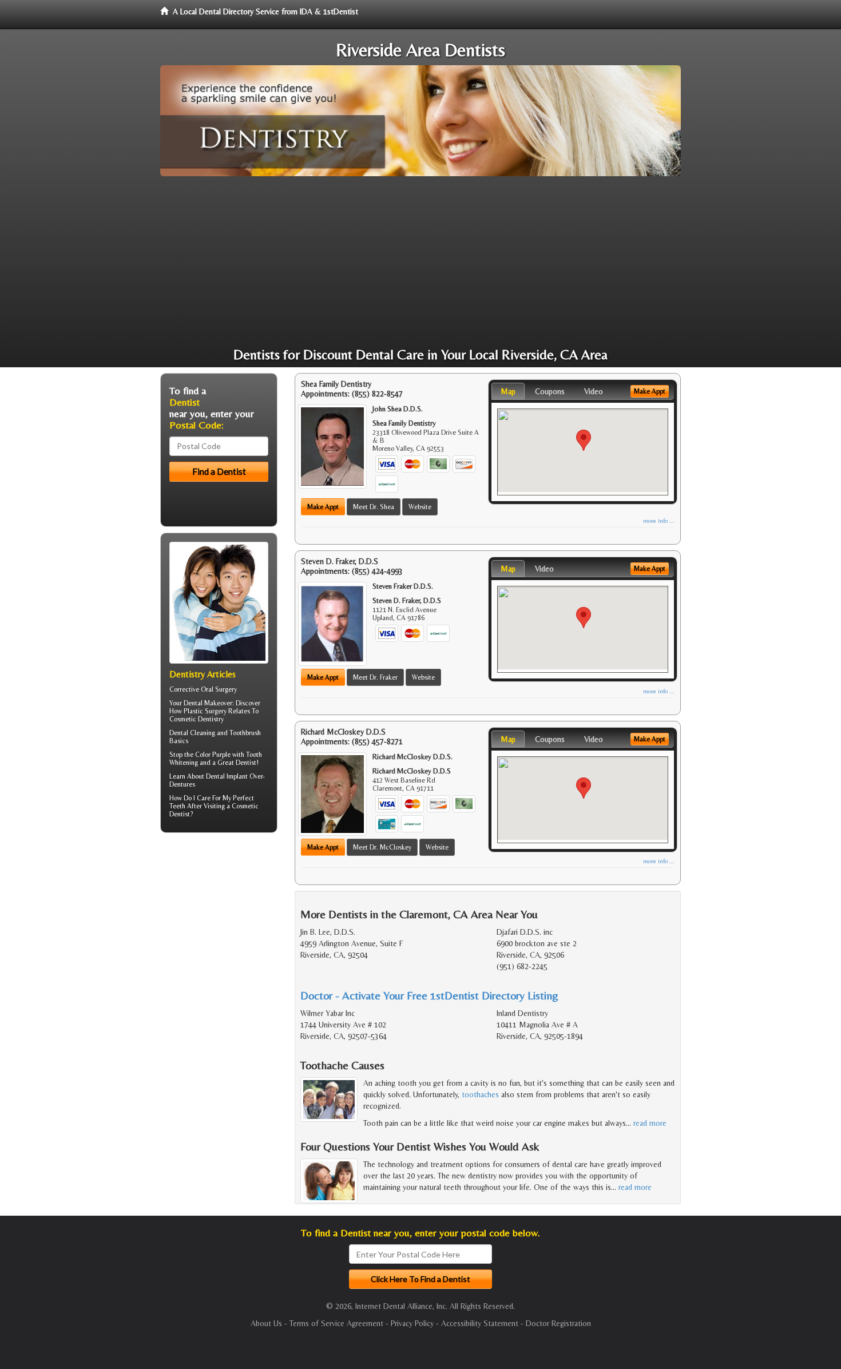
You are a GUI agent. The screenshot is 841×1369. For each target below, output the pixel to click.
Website (419, 507)
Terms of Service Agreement (336, 1323)
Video (593, 391)
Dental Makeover (208, 703)
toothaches (480, 1094)
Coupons (550, 391)
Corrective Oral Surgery (203, 689)
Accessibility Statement (479, 1323)
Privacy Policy (412, 1323)
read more (650, 1123)
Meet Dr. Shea (373, 507)
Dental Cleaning (192, 733)
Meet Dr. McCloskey (382, 847)
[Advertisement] (420, 262)
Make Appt (323, 507)
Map (508, 391)
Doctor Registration (558, 1323)
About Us (266, 1323)
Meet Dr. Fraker (375, 677)
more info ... (659, 521)
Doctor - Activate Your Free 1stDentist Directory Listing (429, 995)
